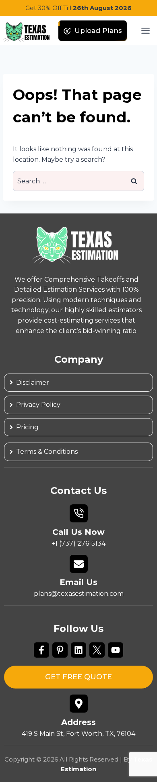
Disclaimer (32, 382)
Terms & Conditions (47, 451)
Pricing (27, 427)
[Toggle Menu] (145, 30)
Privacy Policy (38, 404)
